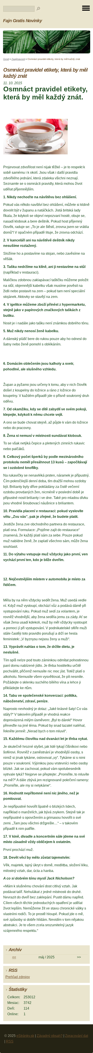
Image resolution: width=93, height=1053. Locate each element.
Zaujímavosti (18, 59)
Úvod (6, 59)
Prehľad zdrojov (17, 977)
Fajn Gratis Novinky (22, 20)
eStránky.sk (25, 1036)
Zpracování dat (76, 1036)
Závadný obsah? (50, 1036)
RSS (9, 1041)
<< (14, 957)
